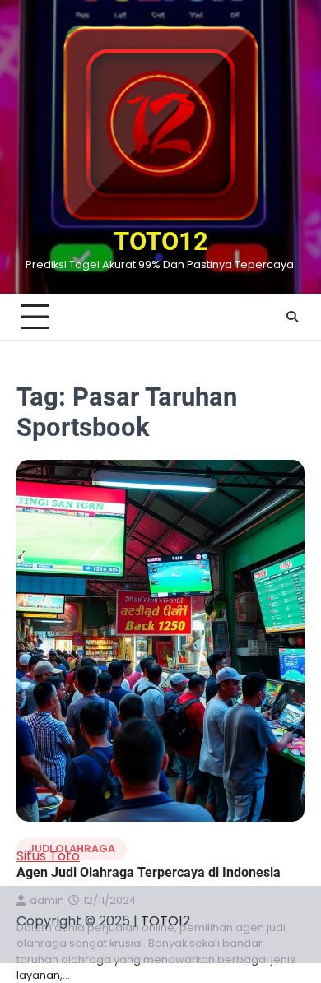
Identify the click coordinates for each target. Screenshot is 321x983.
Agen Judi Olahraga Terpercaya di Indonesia (148, 872)
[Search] (292, 316)
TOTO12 (161, 241)
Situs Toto (48, 855)
